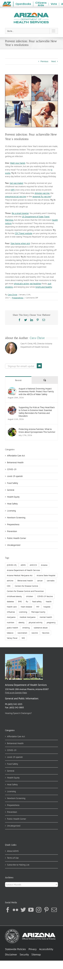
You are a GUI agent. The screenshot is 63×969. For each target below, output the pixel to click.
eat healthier (35, 283)
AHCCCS (33, 565)
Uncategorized (13, 545)
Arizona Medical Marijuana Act (19, 575)
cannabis (50, 580)
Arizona (44, 565)
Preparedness (17, 297)
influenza (11, 612)
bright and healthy (43, 287)
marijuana (11, 617)
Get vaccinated (16, 183)
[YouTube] (31, 909)
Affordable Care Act (16, 455)
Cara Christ (12, 294)
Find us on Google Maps (16, 692)
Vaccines (45, 633)
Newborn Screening (16, 517)
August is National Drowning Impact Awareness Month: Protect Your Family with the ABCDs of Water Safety (36, 391)
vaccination (22, 633)
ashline (10, 580)
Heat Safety (12, 503)
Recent (18, 380)
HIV (37, 606)
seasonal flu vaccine (41, 196)
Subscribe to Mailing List (18, 864)
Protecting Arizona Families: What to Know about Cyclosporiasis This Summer (37, 430)
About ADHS (13, 851)
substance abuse (41, 627)
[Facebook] (7, 909)
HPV (13, 189)
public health (12, 627)
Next (53, 61)
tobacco (10, 633)
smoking (26, 627)
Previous (44, 61)
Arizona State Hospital (46, 575)
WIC (23, 638)
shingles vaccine (42, 193)
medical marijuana (27, 617)
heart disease (26, 606)
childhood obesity (14, 596)
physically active (21, 283)
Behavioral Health (15, 462)
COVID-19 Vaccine (45, 596)
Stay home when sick (20, 243)
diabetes (10, 601)
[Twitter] (23, 909)
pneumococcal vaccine (15, 196)
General (10, 490)
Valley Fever (12, 638)
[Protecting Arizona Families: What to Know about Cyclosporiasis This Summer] (12, 429)
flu (27, 601)
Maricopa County (38, 612)
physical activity (36, 622)
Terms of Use (13, 857)
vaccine (34, 633)
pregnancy (51, 622)
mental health (46, 617)
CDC (9, 586)
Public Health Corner (16, 538)
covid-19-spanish (15, 476)
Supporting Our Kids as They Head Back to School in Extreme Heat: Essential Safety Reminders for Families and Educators (37, 411)
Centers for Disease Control (26, 586)
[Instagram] (38, 909)
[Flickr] (15, 909)
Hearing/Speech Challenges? (18, 713)
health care (12, 606)
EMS (20, 601)
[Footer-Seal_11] (30, 930)
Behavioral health (25, 580)
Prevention (12, 531)
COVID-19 (11, 469)
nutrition (10, 622)
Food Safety (12, 483)
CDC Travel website (23, 233)
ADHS (23, 565)
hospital (47, 606)
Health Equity (13, 496)
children (29, 596)
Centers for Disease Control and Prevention (25, 591)
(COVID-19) (11, 565)
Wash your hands (17, 163)
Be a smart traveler (20, 213)
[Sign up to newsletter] (39, 365)
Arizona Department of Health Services (23, 570)
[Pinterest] (46, 909)
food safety (37, 601)
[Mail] (54, 909)
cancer (40, 580)
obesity (21, 622)
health (49, 601)
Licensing (11, 510)
